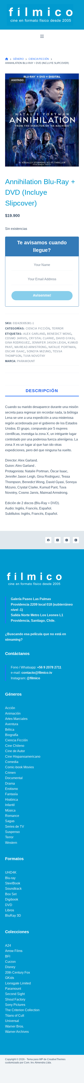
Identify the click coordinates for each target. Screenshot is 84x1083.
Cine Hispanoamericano (22, 756)
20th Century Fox (17, 972)
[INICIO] (6, 59)
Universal (12, 1021)
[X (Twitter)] (57, 540)
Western (11, 842)
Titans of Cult (14, 1015)
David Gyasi (65, 338)
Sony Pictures (15, 1004)
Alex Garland (34, 333)
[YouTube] (76, 540)
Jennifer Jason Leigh (49, 342)
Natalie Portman (62, 347)
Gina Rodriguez (17, 342)
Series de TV (14, 826)
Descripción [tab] (42, 390)
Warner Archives (17, 1031)
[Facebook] (48, 540)
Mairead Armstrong (30, 347)
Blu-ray (10, 878)
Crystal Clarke (41, 338)
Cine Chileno (14, 745)
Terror (58, 328)
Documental (14, 778)
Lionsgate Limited (18, 983)
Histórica (11, 799)
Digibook (11, 899)
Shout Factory (15, 999)
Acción (10, 708)
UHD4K (11, 872)
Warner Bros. (14, 1026)
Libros (9, 910)
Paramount (26, 361)
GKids (9, 978)
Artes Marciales (16, 719)
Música (10, 810)
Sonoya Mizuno (39, 351)
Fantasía (11, 794)
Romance (12, 815)
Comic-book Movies (19, 767)
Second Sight (15, 994)
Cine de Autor (15, 751)
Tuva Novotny (34, 355)
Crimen (10, 772)
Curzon (10, 961)
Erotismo (11, 789)
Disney (10, 967)
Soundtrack (13, 888)
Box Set (11, 894)
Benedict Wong (59, 333)
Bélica (9, 729)
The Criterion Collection (22, 1010)
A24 (8, 945)
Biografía (11, 735)
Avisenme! (42, 295)
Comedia (11, 762)
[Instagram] (67, 540)
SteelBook (12, 883)
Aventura (11, 724)
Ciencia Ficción (38, 328)
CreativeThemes (56, 1059)
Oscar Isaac (15, 351)
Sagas (9, 821)
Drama (10, 783)
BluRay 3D (13, 915)
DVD (8, 905)
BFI (7, 956)
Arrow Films (13, 951)
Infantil (10, 805)
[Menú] (42, 36)
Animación (13, 713)
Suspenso (12, 832)
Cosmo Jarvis (16, 338)
